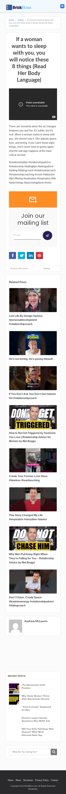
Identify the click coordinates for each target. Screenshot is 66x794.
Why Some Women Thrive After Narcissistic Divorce (36, 697)
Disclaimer (28, 780)
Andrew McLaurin (19, 268)
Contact (54, 780)
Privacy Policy (42, 780)
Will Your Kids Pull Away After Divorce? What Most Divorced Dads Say (38, 732)
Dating (46, 268)
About (18, 780)
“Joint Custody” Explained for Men (36, 708)
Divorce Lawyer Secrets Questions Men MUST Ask (36, 719)
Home (10, 780)
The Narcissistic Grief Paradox (33, 686)
